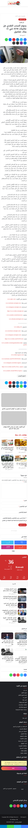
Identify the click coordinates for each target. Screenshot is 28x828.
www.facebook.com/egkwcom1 (13, 331)
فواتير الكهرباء (23, 739)
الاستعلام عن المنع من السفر (20, 727)
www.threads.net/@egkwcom (16, 319)
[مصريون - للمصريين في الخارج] (14, 3)
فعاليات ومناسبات (23, 705)
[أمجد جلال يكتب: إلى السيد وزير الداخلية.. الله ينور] (22, 605)
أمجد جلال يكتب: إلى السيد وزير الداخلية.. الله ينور (10, 604)
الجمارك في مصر (23, 731)
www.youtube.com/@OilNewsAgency (12, 370)
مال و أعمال (18, 16)
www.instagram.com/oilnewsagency (12, 363)
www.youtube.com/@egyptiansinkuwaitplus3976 (14, 344)
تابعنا (13, 768)
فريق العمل (24, 693)
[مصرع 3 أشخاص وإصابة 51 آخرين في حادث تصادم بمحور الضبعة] (22, 591)
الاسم (25, 501)
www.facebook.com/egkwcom (13, 303)
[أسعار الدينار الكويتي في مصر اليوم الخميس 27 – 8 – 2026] (7, 442)
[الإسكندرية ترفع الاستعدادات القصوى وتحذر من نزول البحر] (22, 599)
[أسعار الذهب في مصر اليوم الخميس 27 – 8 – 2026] (21, 442)
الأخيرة (14, 584)
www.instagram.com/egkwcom (13, 307)
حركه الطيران (24, 734)
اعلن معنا (24, 700)
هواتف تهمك (23, 753)
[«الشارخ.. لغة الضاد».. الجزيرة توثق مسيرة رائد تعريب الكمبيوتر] (22, 620)
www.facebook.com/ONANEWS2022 (11, 359)
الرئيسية (23, 16)
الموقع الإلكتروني (23, 512)
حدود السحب (21, 376)
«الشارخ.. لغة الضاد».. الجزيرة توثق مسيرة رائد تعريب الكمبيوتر (10, 619)
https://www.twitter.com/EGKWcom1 (14, 339)
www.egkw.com (11, 299)
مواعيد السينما (23, 748)
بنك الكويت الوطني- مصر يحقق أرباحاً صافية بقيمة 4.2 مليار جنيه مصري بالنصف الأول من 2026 (7, 465)
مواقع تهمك (24, 751)
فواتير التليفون (23, 736)
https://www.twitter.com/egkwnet (15, 311)
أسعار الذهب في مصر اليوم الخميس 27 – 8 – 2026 (21, 449)
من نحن (25, 690)
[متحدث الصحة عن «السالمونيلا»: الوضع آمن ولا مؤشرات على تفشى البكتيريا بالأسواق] (22, 612)
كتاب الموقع (24, 743)
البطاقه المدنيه (23, 729)
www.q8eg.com (18, 327)
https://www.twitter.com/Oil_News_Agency (12, 367)
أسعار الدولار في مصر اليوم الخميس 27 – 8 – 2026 (21, 464)
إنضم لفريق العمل (22, 695)
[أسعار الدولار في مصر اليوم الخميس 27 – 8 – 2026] (21, 458)
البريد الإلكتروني (23, 506)
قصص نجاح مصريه (22, 741)
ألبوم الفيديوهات (23, 702)
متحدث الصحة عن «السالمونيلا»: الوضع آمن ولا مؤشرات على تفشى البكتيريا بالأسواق (9, 612)
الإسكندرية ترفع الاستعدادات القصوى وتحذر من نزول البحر (10, 597)
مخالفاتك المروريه (23, 746)
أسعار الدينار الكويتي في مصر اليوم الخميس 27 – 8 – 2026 (7, 449)
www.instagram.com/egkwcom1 (13, 335)
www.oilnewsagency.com (17, 355)
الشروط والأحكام (23, 707)
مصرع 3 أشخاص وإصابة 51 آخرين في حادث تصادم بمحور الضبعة (10, 590)
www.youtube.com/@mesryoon (14, 315)
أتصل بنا (25, 698)
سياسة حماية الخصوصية (21, 710)
